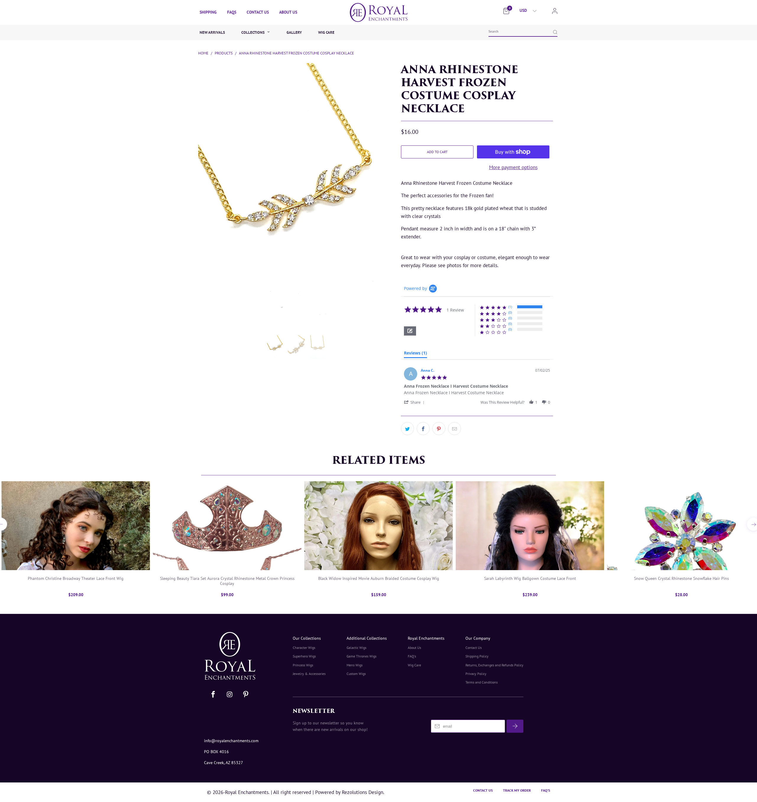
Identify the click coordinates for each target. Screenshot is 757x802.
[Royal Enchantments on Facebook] (213, 694)
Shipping (208, 12)
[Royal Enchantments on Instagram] (230, 694)
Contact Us (258, 12)
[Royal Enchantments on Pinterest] (245, 694)
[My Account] (555, 12)
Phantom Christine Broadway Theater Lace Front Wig (75, 525)
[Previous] (198, 148)
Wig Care (326, 32)
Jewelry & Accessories (309, 673)
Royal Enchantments (426, 638)
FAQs (231, 12)
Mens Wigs (355, 665)
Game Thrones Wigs (361, 656)
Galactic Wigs (356, 647)
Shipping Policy (477, 656)
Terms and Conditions (481, 682)
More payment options (513, 167)
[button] (410, 331)
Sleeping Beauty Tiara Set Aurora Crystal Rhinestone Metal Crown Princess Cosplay (227, 525)
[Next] (391, 148)
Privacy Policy (475, 673)
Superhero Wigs (304, 656)
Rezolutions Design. (362, 792)
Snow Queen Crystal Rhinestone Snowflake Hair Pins (681, 525)
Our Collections (307, 638)
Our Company (477, 638)
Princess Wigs (303, 665)
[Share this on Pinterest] (438, 428)
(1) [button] (510, 306)
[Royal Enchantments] (378, 12)
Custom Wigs (356, 673)
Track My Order (517, 790)
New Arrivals (212, 32)
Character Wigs (304, 647)
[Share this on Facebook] (423, 428)
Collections (253, 32)
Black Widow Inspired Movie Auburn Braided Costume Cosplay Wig (378, 525)
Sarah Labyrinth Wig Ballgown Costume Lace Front (530, 525)
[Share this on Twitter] (407, 428)
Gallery (294, 32)
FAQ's (412, 656)
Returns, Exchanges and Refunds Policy (494, 665)
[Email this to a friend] (454, 428)
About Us (288, 12)
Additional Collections (367, 638)
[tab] (415, 354)
